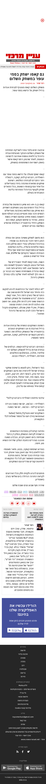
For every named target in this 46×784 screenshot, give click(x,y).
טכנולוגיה (15, 494)
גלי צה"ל (23, 693)
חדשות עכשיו (23, 697)
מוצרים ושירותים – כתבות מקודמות (23, 689)
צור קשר (23, 720)
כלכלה (6, 491)
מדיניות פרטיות (23, 704)
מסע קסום (12, 491)
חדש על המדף (33, 491)
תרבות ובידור (23, 494)
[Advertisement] (23, 28)
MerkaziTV (23, 685)
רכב (23, 665)
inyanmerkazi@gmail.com (22, 717)
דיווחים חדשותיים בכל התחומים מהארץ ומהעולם (23, 732)
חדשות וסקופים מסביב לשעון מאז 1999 (23, 728)
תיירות (31, 494)
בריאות (23, 673)
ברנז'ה (19, 491)
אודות (23, 724)
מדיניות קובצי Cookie (23, 708)
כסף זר (41, 491)
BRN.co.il (23, 780)
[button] (34, 503)
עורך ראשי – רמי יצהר (23, 735)
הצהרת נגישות (23, 700)
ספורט (23, 658)
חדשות (25, 491)
